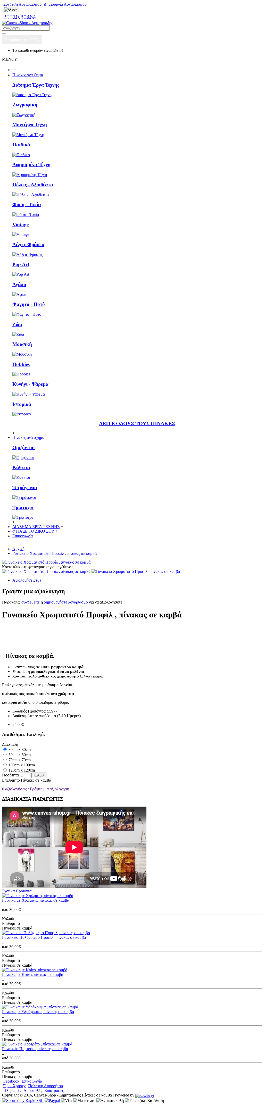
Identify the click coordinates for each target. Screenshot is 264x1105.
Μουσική (22, 344)
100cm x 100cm (21, 765)
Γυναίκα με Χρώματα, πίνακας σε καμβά (35, 900)
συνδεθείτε (30, 602)
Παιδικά (21, 144)
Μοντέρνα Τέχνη (29, 124)
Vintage (20, 224)
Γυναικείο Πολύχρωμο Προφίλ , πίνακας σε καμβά (44, 937)
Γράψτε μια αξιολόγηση (49, 789)
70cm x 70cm (19, 760)
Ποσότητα (10, 775)
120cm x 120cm (21, 770)
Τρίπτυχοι (23, 507)
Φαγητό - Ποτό (28, 304)
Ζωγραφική (24, 104)
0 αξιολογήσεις (14, 789)
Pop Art (20, 264)
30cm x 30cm (19, 749)
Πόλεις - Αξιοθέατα (32, 184)
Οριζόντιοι (23, 447)
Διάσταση (10, 744)
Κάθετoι (21, 467)
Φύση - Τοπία (26, 204)
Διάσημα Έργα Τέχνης (35, 85)
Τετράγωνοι (24, 487)
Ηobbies (21, 364)
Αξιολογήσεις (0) (26, 580)
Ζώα (17, 324)
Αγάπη (19, 284)
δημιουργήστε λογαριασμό (66, 602)
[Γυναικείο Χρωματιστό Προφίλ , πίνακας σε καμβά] (46, 562)
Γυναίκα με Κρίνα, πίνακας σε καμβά (32, 974)
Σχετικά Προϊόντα (16, 891)
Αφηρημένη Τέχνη (31, 164)
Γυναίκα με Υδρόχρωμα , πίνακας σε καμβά (38, 1011)
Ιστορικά (21, 404)
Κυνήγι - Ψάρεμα (30, 384)
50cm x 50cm (19, 754)
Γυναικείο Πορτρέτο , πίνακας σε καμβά (35, 1049)
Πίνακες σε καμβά (36, 780)
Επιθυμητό (11, 780)
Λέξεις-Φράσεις (28, 244)
